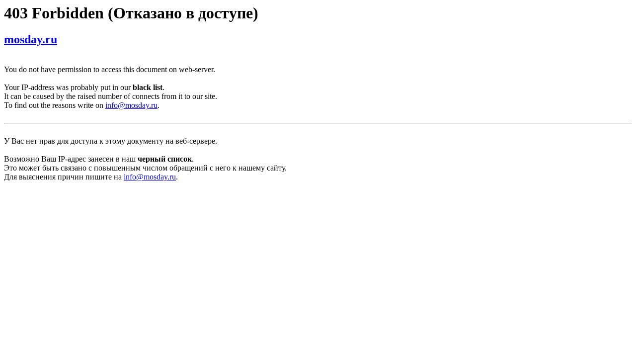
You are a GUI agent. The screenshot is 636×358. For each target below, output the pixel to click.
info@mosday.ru (131, 105)
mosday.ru (30, 39)
